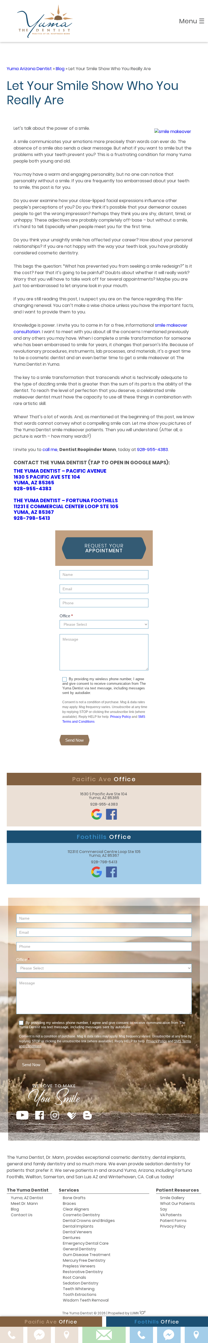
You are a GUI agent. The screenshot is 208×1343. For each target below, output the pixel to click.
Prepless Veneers (79, 1266)
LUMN (134, 1313)
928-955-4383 (152, 449)
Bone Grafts (74, 1198)
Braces (69, 1203)
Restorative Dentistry (83, 1271)
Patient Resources (177, 1190)
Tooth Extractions (79, 1294)
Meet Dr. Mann (24, 1203)
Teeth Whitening (79, 1289)
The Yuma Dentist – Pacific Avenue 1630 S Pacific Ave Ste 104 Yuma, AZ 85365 (60, 477)
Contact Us (21, 1215)
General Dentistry (79, 1249)
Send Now (74, 740)
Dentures (71, 1237)
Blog (60, 69)
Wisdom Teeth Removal (86, 1300)
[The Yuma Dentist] (45, 21)
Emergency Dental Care (86, 1243)
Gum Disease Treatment (86, 1254)
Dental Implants (78, 1226)
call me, (50, 449)
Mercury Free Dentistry (84, 1260)
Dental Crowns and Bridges (89, 1220)
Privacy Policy (120, 717)
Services (69, 1190)
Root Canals (74, 1277)
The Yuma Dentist (27, 1190)
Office (66, 616)
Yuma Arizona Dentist (29, 69)
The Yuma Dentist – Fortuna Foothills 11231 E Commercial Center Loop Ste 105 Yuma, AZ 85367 (66, 506)
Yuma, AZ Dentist (27, 1198)
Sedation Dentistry (80, 1283)
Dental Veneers (77, 1232)
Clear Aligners (76, 1209)
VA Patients (171, 1215)
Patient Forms (173, 1220)
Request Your (103, 548)
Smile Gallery (172, 1198)
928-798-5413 (32, 518)
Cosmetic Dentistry (81, 1215)
